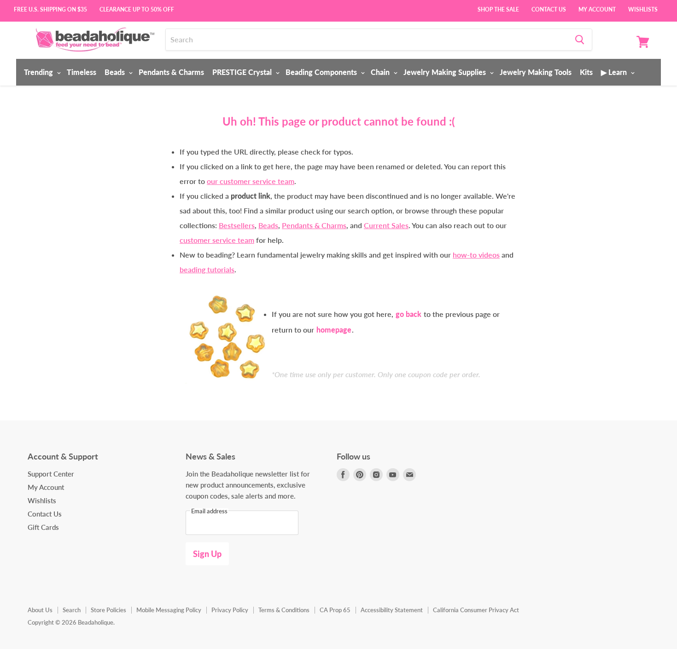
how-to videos (476, 254)
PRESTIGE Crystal (243, 72)
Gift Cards (43, 527)
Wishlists (643, 8)
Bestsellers (237, 225)
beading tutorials (207, 269)
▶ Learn (615, 72)
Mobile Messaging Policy (168, 610)
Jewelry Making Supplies (445, 72)
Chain (381, 72)
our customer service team (250, 181)
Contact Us (548, 8)
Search (72, 610)
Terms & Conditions (283, 610)
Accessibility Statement (392, 610)
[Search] (579, 39)
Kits (586, 72)
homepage (333, 329)
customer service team (217, 239)
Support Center (51, 474)
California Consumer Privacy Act (476, 610)
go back (408, 314)
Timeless (81, 72)
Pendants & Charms (171, 72)
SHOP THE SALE (498, 8)
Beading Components (322, 72)
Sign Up (207, 554)
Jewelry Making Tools (536, 72)
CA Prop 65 (335, 610)
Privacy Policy (229, 610)
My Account (597, 8)
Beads (116, 72)
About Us (40, 610)
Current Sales (386, 225)
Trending (39, 72)
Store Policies (108, 610)
